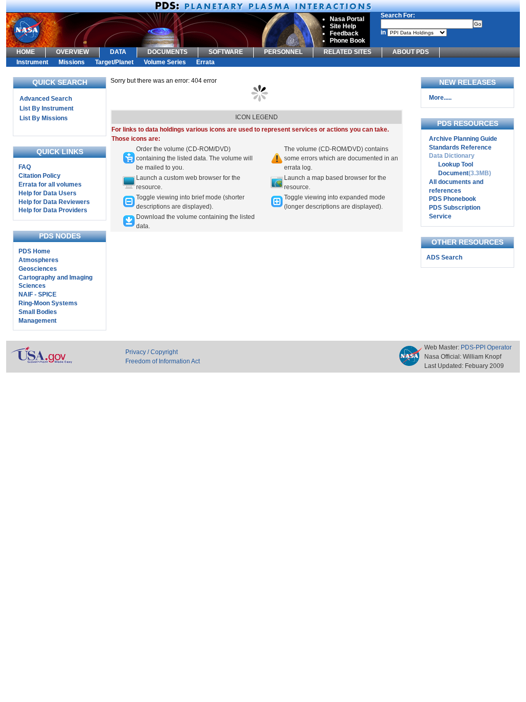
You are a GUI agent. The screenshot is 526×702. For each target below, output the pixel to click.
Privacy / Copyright (151, 352)
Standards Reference (460, 147)
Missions (72, 62)
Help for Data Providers (52, 210)
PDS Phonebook (452, 198)
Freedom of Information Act (162, 361)
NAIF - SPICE (37, 294)
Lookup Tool (455, 164)
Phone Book (347, 40)
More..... (440, 97)
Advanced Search (46, 98)
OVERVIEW (72, 52)
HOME (25, 52)
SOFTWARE (226, 52)
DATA (118, 52)
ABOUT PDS (410, 52)
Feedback (344, 33)
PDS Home (34, 251)
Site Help (343, 26)
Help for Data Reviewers (54, 202)
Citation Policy (39, 175)
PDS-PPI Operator (486, 347)
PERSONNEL (283, 52)
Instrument (32, 62)
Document (453, 173)
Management (37, 320)
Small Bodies (37, 312)
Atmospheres (38, 260)
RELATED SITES (347, 52)
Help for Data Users (47, 193)
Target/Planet (114, 62)
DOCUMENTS (167, 52)
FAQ (24, 167)
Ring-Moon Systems (48, 303)
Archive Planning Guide (463, 138)
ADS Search (444, 257)
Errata (205, 62)
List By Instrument (46, 108)
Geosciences (37, 268)
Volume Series (165, 62)
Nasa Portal (347, 19)
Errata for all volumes (50, 184)
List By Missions (44, 118)
